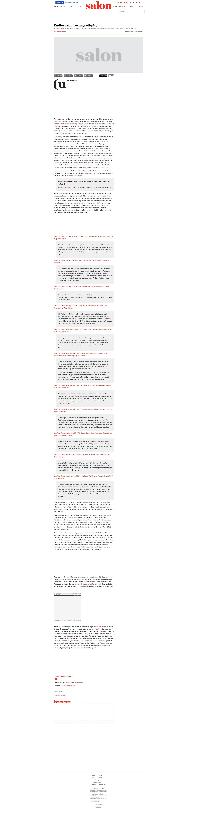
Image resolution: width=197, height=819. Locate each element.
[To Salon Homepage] (98, 5)
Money (132, 6)
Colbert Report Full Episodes (60, 620)
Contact (100, 777)
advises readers (87, 171)
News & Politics (59, 6)
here (55, 636)
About (100, 775)
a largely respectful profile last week (89, 584)
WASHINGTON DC (59, 695)
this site (69, 638)
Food (82, 6)
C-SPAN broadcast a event (71, 124)
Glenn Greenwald (60, 31)
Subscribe (60, 2)
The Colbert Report (57, 593)
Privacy (97, 780)
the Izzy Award (101, 627)
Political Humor (69, 620)
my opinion (67, 187)
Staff (93, 777)
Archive (93, 784)
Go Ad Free (102, 784)
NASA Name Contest (77, 620)
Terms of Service (96, 782)
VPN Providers (98, 804)
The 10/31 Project (57, 594)
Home (93, 775)
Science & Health (119, 6)
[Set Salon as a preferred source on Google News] (103, 75)
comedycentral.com (77, 595)
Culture (73, 6)
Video (141, 6)
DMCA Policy (98, 807)
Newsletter (122, 2)
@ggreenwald (79, 682)
